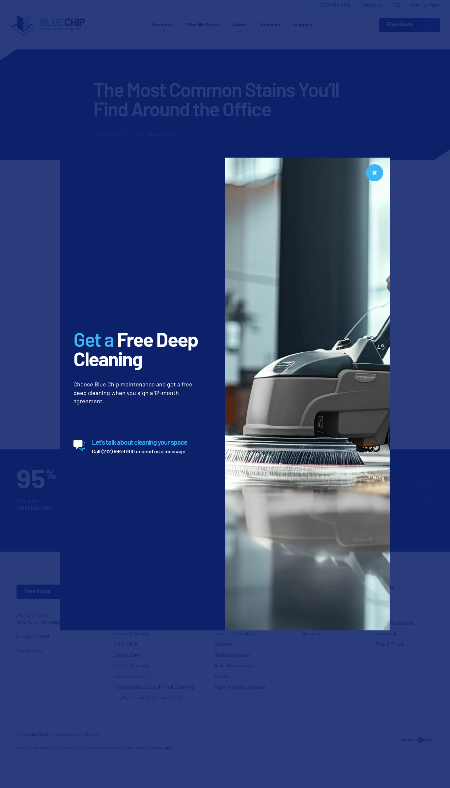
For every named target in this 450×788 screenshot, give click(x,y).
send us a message (163, 452)
